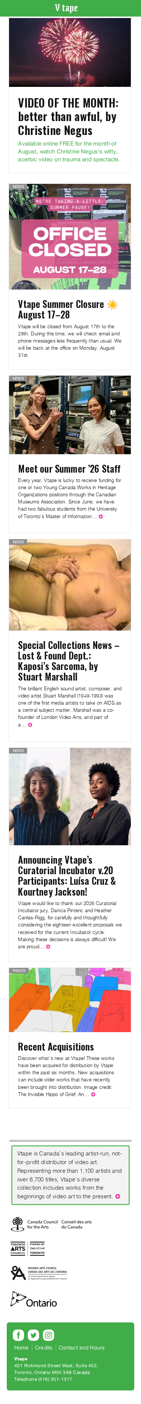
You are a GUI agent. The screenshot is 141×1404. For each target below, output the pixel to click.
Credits (43, 1348)
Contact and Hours (82, 1348)
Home (21, 1348)
